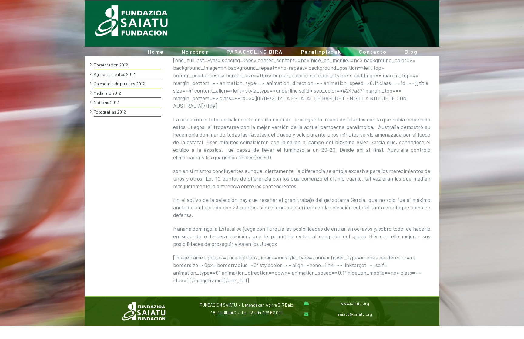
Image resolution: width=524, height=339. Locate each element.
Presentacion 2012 (111, 64)
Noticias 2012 (106, 102)
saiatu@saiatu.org (355, 314)
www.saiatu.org (354, 303)
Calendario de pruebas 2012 (119, 83)
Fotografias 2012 (110, 111)
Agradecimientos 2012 (114, 74)
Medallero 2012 (107, 93)
